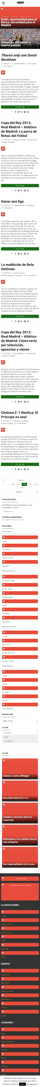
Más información (32, 1084)
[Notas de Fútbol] (20, 2)
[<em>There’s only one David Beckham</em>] (3, 72)
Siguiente (19, 492)
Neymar (3, 1058)
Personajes (32, 64)
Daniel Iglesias (19, 353)
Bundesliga (5, 613)
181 (18, 484)
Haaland (3, 1074)
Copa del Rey (33, 140)
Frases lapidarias (8, 275)
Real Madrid (5, 983)
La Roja (4, 636)
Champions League (8, 581)
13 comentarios (31, 275)
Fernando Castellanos (21, 421)
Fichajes (4, 676)
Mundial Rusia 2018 (8, 653)
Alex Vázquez (14, 17)
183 (30, 484)
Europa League (8, 423)
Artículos (32, 205)
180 (12, 484)
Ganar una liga (12, 201)
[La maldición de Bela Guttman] (3, 282)
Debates (5, 700)
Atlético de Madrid (7, 991)
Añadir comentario (25, 17)
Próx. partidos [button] (8, 741)
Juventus (4, 1016)
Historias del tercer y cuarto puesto (16, 43)
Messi (3, 1033)
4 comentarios (8, 208)
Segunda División (7, 558)
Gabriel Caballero (15, 40)
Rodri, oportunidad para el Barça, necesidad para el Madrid (19, 22)
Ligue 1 (3, 957)
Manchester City (6, 999)
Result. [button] (6, 737)
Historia (4, 684)
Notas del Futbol (19, 140)
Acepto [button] (22, 1084)
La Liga (4, 541)
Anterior (21, 480)
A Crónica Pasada (8, 661)
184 (36, 484)
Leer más (21, 107)
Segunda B (5, 566)
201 (22, 488)
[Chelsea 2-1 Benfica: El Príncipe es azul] (3, 430)
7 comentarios (8, 66)
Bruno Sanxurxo (19, 273)
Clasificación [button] (8, 733)
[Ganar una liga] (3, 214)
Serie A (4, 605)
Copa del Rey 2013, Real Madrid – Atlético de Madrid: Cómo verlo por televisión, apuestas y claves (19, 340)
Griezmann (4, 1066)
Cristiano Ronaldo (7, 1042)
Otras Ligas (6, 622)
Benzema (4, 1050)
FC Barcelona (5, 975)
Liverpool (4, 1008)
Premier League (7, 597)
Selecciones (6, 645)
